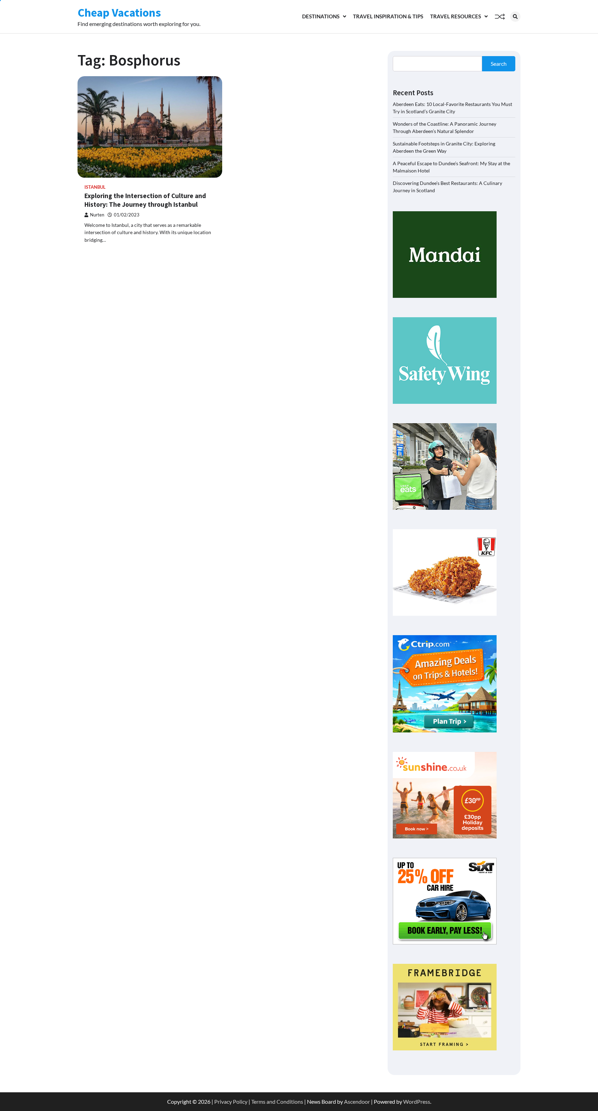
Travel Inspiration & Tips (388, 16)
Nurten (97, 214)
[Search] (515, 16)
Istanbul (95, 187)
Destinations (320, 16)
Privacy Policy (230, 1101)
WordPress (416, 1101)
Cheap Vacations (119, 12)
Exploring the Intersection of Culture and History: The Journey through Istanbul (145, 200)
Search (499, 63)
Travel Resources (455, 16)
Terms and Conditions (277, 1101)
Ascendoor (357, 1101)
